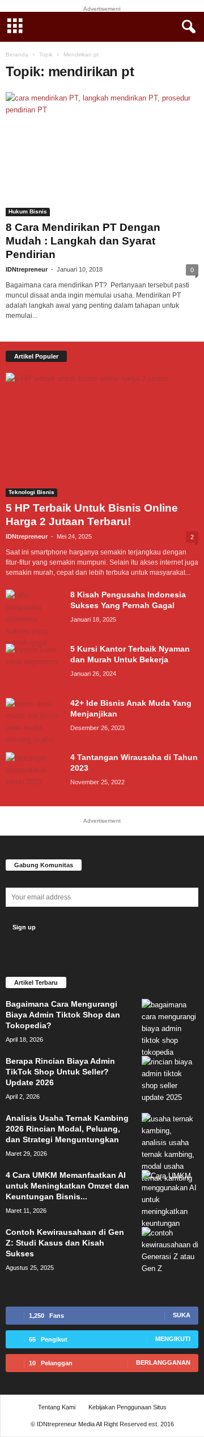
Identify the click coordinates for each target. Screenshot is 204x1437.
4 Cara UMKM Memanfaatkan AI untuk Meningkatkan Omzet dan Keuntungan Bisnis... (67, 1185)
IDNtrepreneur (27, 269)
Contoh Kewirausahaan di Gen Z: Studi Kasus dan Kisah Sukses (65, 1243)
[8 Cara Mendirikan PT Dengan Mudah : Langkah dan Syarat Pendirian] (102, 154)
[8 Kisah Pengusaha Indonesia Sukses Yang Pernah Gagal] (34, 619)
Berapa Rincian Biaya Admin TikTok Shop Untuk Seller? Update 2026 (60, 1071)
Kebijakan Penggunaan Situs (127, 1407)
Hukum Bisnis (27, 211)
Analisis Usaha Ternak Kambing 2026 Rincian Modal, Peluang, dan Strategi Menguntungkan (67, 1128)
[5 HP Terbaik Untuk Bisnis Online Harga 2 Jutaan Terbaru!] (102, 435)
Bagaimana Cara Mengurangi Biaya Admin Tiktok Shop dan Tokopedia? (63, 1014)
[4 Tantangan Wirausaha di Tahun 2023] (34, 773)
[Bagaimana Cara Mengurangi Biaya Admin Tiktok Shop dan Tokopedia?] (170, 1028)
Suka (181, 1315)
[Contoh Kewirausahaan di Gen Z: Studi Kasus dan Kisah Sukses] (170, 1250)
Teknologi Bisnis (31, 492)
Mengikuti (172, 1338)
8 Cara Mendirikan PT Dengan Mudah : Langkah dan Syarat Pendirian (83, 240)
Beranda (17, 54)
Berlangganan (163, 1362)
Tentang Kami (56, 1407)
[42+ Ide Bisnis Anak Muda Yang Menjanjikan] (34, 721)
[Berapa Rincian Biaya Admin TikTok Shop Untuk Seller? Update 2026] (170, 1079)
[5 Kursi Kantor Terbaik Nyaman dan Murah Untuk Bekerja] (34, 665)
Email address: (30, 881)
